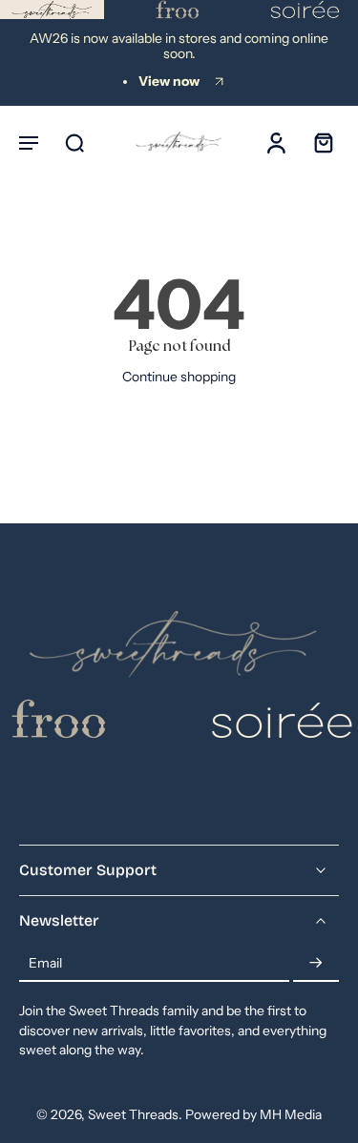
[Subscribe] (316, 964)
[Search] (74, 142)
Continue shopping (179, 376)
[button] (29, 142)
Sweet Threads (133, 1114)
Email (45, 962)
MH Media (291, 1114)
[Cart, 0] (318, 142)
